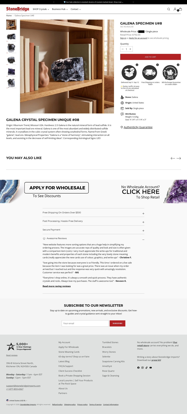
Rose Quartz (108, 370)
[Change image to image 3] (11, 48)
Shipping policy (70, 404)
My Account (64, 342)
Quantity (124, 43)
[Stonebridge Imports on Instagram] (142, 368)
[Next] (133, 2)
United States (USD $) (17, 400)
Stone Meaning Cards (69, 351)
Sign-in (123, 38)
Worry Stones (109, 351)
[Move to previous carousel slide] (173, 158)
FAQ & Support (66, 366)
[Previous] (54, 2)
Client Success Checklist (70, 370)
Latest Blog (64, 361)
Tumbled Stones (110, 342)
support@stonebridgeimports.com (23, 385)
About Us (63, 388)
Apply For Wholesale (69, 347)
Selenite (106, 356)
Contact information (111, 404)
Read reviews (12, 355)
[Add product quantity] (122, 49)
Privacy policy (82, 404)
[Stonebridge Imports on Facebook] (138, 368)
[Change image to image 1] (11, 25)
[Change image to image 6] (11, 83)
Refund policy (57, 404)
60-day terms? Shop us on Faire (74, 356)
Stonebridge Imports (28, 404)
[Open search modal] (168, 9)
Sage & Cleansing (110, 375)
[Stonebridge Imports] (17, 9)
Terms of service (95, 404)
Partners (63, 393)
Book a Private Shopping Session (74, 375)
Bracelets (107, 347)
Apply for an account (138, 38)
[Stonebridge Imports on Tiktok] (146, 368)
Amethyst (107, 366)
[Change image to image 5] (11, 71)
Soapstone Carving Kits (113, 361)
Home (9, 15)
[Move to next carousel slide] (179, 158)
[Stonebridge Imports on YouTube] (150, 368)
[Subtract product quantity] (130, 49)
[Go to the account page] (174, 9)
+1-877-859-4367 (14, 389)
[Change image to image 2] (11, 36)
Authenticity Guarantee (138, 127)
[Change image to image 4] (11, 60)
